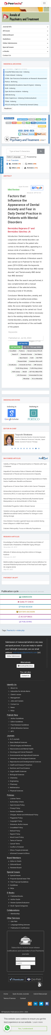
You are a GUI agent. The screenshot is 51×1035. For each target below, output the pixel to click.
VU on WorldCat (37, 379)
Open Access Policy (17, 805)
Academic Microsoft (35, 361)
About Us (14, 688)
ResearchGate (41, 122)
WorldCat (26, 379)
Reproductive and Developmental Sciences (25, 762)
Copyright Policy (16, 821)
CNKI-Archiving (10, 93)
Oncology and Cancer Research (21, 752)
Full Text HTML (16, 347)
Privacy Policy (15, 808)
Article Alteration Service (19, 728)
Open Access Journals (21, 994)
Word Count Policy (17, 837)
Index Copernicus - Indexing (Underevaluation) (20, 96)
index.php (21, 630)
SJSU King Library (22, 368)
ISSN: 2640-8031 (26, 130)
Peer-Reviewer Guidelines (20, 725)
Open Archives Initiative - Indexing (16, 90)
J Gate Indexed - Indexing (13, 74)
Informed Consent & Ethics (19, 853)
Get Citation (38, 354)
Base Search (24, 358)
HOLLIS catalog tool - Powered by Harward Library (21, 103)
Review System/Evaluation (20, 903)
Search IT (15, 354)
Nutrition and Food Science (20, 768)
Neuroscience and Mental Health (21, 749)
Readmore (8, 108)
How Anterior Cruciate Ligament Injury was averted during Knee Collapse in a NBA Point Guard (23, 522)
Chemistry (13, 778)
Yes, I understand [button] (25, 1029)
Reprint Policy (15, 834)
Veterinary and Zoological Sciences (23, 758)
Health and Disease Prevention (21, 765)
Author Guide (15, 899)
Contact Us (25, 676)
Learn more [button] (38, 1022)
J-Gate (38, 119)
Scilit (19, 122)
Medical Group (9, 118)
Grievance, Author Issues (19, 824)
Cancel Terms (15, 844)
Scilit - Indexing (10, 87)
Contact (23, 998)
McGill (25, 372)
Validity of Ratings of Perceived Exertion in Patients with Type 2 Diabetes (25, 465)
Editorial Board (15, 864)
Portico (8, 122)
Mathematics (15, 787)
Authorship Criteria (17, 802)
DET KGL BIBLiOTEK (35, 372)
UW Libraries (38, 365)
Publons (22, 351)
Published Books (17, 896)
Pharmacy (13, 784)
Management (15, 698)
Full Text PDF (23, 343)
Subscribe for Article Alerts (20, 691)
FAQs (12, 711)
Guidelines (14, 885)
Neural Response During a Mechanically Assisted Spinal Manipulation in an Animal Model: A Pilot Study (23, 500)
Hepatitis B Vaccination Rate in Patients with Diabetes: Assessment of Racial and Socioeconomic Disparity (22, 472)
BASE (14, 122)
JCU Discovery (21, 375)
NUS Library (16, 372)
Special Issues (15, 875)
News (13, 707)
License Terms (15, 798)
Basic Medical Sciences (18, 742)
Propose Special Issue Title (20, 879)
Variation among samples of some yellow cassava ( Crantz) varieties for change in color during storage (23, 513)
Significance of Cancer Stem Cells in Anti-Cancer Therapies (24, 486)
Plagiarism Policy (16, 818)
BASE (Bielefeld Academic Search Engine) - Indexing (23, 83)
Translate (15, 160)
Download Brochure (26, 666)
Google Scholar (22, 119)
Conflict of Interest (17, 847)
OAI (24, 122)
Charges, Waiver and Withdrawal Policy (24, 815)
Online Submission (13, 656)
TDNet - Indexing (10, 100)
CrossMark (12, 351)
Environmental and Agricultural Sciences (24, 755)
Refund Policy (15, 831)
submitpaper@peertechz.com (25, 652)
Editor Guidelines (17, 722)
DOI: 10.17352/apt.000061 (33, 347)
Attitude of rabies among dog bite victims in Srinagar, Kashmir (22, 554)
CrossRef (32, 119)
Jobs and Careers (17, 701)
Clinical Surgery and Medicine (20, 746)
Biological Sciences (17, 775)
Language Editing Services (20, 925)
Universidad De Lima (35, 375)
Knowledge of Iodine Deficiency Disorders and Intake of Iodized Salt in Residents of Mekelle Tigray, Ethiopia (23, 544)
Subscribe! (25, 967)
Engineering (14, 781)
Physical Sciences (16, 791)
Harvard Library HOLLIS (34, 351)
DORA (43, 119)
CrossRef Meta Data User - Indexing (17, 70)
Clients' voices (16, 694)
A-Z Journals (14, 739)
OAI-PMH (39, 358)
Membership (15, 914)
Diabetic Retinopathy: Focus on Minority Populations (22, 528)
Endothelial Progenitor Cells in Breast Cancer (19, 506)
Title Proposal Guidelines (19, 882)
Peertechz (11, 630)
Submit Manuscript (40, 994)
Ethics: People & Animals (19, 850)
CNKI (28, 122)
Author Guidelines (17, 718)
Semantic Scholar (26, 354)
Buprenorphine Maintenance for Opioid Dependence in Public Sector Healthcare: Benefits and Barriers (25, 480)
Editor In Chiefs (15, 861)
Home (6, 994)
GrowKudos (42, 126)
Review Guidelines (16, 811)
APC (12, 731)
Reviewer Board (15, 868)
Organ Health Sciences (18, 771)
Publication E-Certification (20, 928)
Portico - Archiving (11, 80)
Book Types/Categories (19, 906)
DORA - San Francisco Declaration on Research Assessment (26, 77)
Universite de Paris (25, 365)
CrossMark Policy (16, 827)
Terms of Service (16, 840)
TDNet (33, 122)
